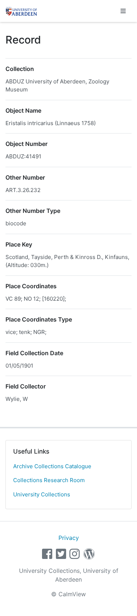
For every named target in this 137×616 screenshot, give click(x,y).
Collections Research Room (49, 480)
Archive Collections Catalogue (52, 466)
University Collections (41, 494)
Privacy (68, 537)
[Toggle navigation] (123, 11)
